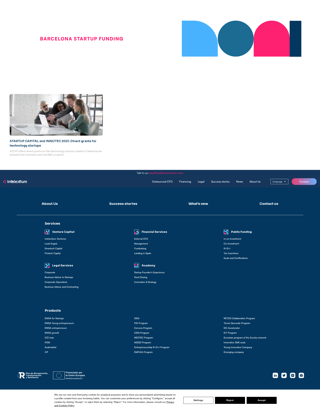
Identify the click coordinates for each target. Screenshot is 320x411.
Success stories (220, 181)
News (239, 181)
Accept (262, 400)
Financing (185, 181)
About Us (255, 181)
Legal (201, 181)
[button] (185, 182)
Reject (230, 400)
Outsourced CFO (162, 181)
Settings (198, 400)
